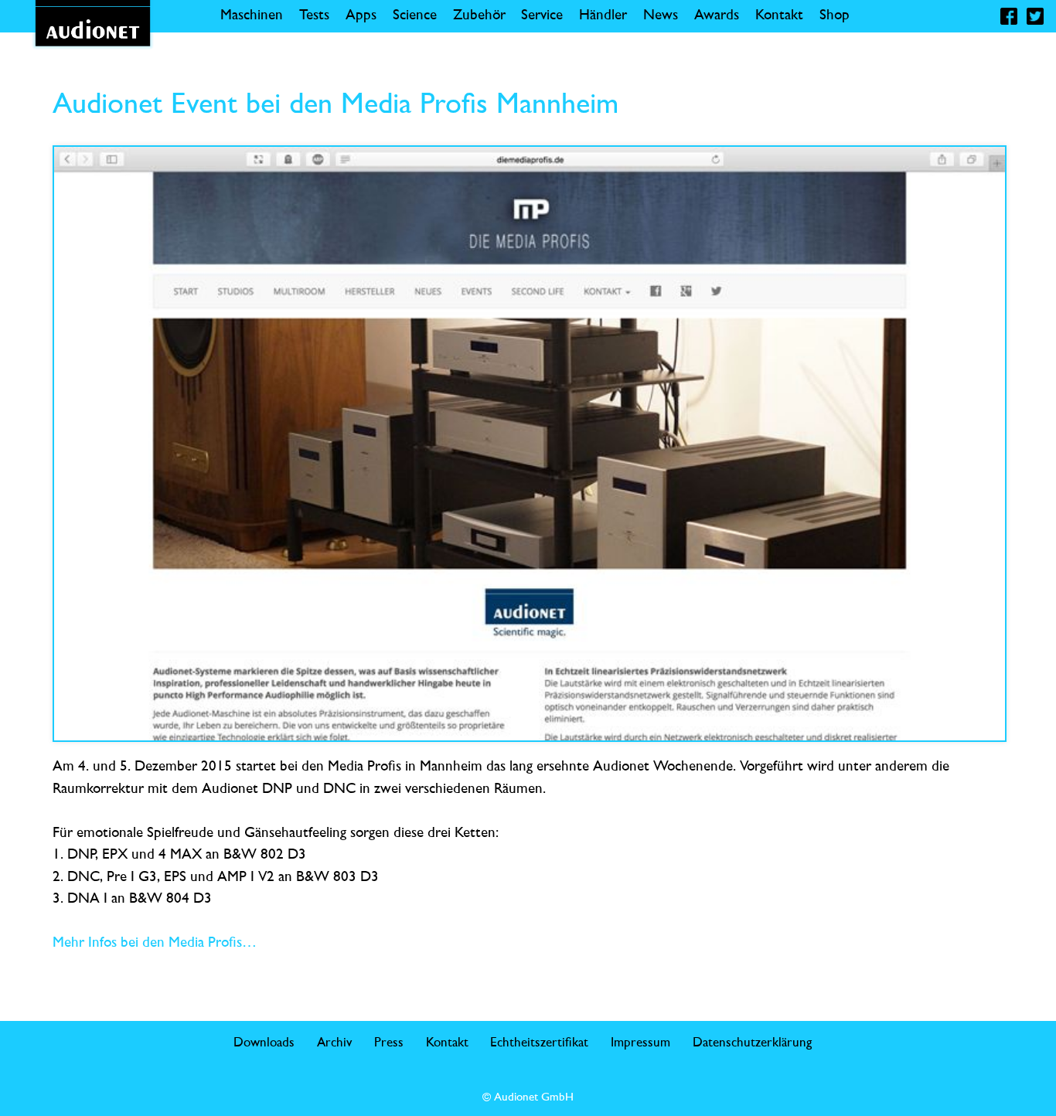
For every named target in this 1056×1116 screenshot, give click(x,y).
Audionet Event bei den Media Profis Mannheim (335, 105)
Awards (716, 16)
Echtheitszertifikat (539, 1043)
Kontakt (779, 16)
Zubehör (479, 16)
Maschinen (251, 16)
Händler (603, 16)
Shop (834, 16)
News (660, 16)
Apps (361, 16)
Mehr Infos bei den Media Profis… (155, 943)
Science (415, 16)
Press (389, 1043)
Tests (314, 16)
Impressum (640, 1043)
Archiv (334, 1043)
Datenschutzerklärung (752, 1043)
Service (542, 16)
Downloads (264, 1043)
